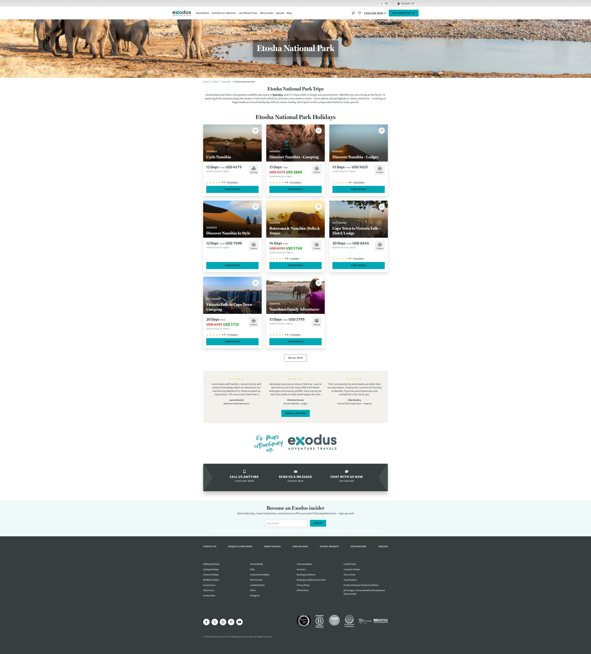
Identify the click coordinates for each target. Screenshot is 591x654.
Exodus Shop (209, 595)
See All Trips (295, 358)
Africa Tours (208, 590)
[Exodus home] (181, 13)
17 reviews (232, 334)
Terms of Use (349, 574)
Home (206, 81)
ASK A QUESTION (402, 13)
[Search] (353, 13)
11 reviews (295, 334)
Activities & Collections (224, 13)
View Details (232, 189)
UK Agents (255, 595)
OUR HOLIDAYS (300, 546)
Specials (280, 13)
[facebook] (206, 622)
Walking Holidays (211, 564)
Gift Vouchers (256, 580)
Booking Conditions (306, 574)
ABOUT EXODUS (272, 546)
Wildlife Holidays (211, 580)
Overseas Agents (304, 564)
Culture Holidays (211, 574)
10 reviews (358, 258)
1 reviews (294, 258)
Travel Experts (350, 580)
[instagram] (223, 622)
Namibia (226, 81)
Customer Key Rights (259, 574)
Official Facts (303, 590)
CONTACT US (209, 546)
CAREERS (383, 546)
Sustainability (256, 564)
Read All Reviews (295, 413)
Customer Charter (352, 569)
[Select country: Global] (384, 3)
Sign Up (318, 523)
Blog (289, 13)
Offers (253, 590)
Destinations (202, 13)
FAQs (252, 569)
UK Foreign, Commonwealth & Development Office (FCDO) (364, 592)
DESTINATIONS (358, 546)
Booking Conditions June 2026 (311, 580)
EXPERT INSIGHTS (329, 546)
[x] (214, 622)
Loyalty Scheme (257, 585)
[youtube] (239, 622)
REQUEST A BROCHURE (240, 546)
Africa (215, 81)
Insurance (301, 569)
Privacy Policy (359, 530)
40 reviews (358, 182)
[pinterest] (231, 622)
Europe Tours (209, 585)
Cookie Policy (350, 564)
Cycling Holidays (211, 569)
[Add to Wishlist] (255, 131)
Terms (370, 530)
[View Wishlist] (360, 13)
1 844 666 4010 (373, 13)
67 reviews (295, 182)
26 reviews (232, 182)
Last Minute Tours (248, 13)
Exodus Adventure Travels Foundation (361, 585)
